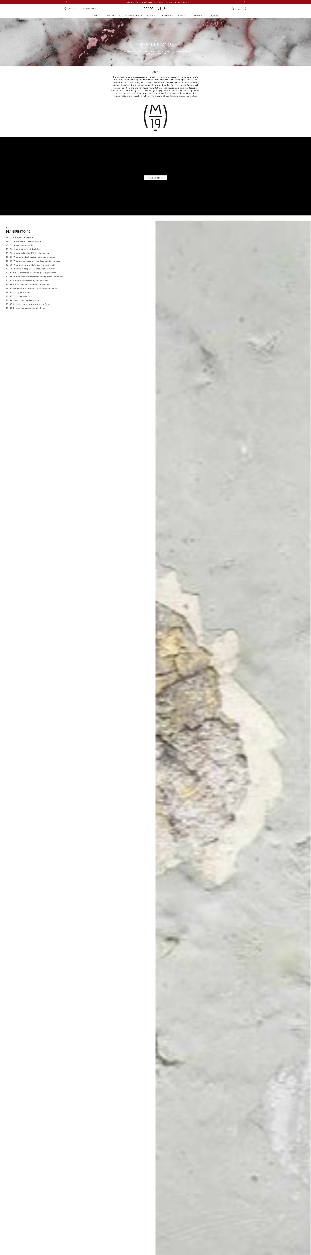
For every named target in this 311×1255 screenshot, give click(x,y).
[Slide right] (244, 2)
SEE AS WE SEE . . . (156, 178)
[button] (232, 8)
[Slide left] (66, 2)
